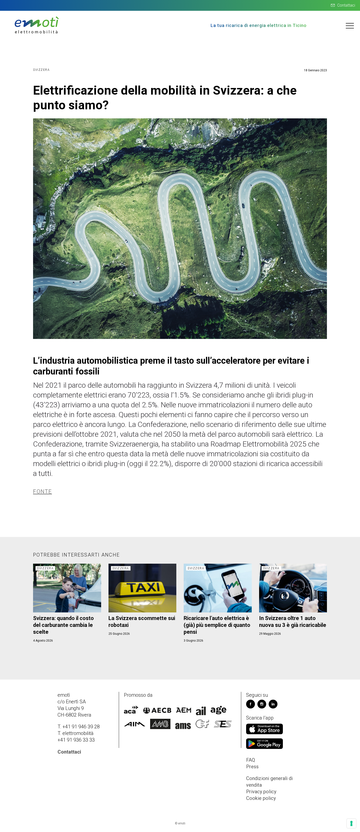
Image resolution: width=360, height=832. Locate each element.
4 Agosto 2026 (43, 640)
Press (252, 767)
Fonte (42, 491)
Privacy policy (261, 792)
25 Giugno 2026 (119, 633)
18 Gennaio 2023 (315, 70)
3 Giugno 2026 (193, 640)
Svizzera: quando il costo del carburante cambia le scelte (63, 625)
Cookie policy (261, 798)
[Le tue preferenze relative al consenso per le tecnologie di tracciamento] (351, 823)
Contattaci (346, 5)
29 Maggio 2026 (270, 633)
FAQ (250, 760)
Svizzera (41, 70)
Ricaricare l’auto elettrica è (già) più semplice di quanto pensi (217, 625)
